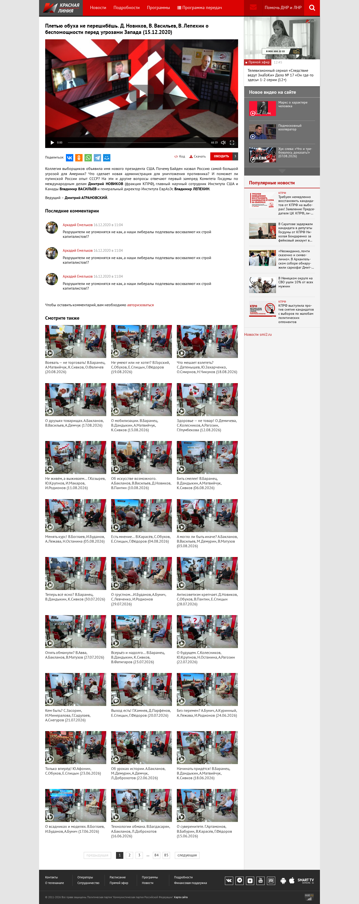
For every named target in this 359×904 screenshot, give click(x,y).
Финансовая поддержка (190, 883)
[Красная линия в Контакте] (229, 881)
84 (156, 855)
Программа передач (202, 7)
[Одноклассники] (79, 157)
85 (166, 855)
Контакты (51, 877)
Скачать (200, 156)
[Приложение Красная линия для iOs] (292, 881)
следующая (187, 855)
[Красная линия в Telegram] (239, 881)
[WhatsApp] (88, 157)
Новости (98, 7)
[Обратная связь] (253, 8)
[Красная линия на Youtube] (260, 881)
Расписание (118, 877)
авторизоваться (140, 305)
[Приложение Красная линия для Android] (283, 881)
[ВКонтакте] (69, 157)
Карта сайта (181, 897)
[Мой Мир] (106, 157)
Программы (158, 7)
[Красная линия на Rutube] (271, 881)
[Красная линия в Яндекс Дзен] (250, 881)
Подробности (127, 7)
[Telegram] (97, 157)
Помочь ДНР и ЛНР (283, 7)
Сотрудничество (88, 883)
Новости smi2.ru (258, 334)
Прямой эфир (119, 883)
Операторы (85, 877)
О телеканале (54, 883)
